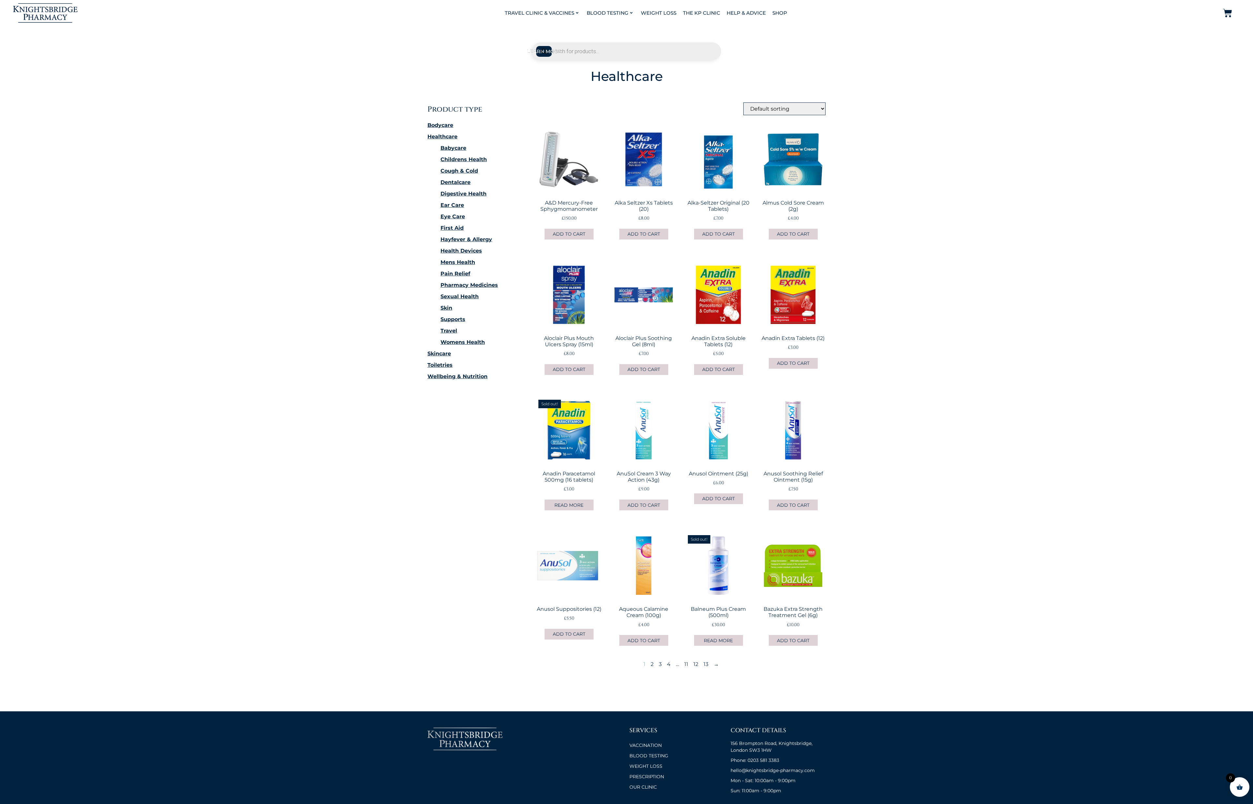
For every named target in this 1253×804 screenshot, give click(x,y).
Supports (453, 319)
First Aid (452, 228)
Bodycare (440, 125)
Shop (779, 13)
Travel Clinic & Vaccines (539, 13)
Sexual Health (460, 296)
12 (695, 664)
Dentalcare (456, 182)
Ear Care (452, 205)
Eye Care (453, 216)
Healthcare (442, 136)
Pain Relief (455, 274)
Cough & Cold (459, 171)
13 (706, 664)
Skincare (439, 353)
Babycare (453, 148)
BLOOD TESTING (648, 756)
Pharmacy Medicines (469, 285)
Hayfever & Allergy (466, 239)
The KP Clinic (701, 13)
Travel (449, 331)
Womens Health (463, 342)
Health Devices (461, 251)
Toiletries (440, 365)
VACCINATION (645, 745)
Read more (568, 505)
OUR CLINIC (643, 787)
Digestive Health (464, 194)
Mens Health (458, 262)
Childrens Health (464, 159)
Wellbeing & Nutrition (457, 376)
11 (686, 664)
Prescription (646, 777)
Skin (446, 308)
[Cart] (1227, 13)
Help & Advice (746, 13)
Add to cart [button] (569, 234)
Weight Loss (658, 13)
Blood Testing (607, 13)
